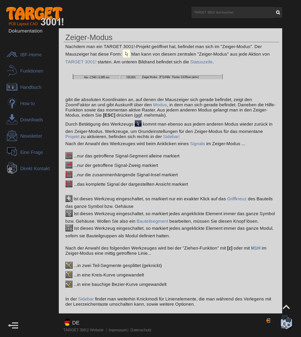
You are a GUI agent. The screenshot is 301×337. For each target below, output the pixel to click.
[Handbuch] (13, 91)
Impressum (118, 330)
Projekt (72, 136)
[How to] (13, 108)
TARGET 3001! (80, 61)
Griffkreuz (237, 198)
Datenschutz (141, 330)
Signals (197, 143)
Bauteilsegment (152, 221)
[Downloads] (13, 124)
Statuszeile (201, 61)
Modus (160, 104)
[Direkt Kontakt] (13, 173)
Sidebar (171, 136)
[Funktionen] (13, 75)
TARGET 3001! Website (83, 330)
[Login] (268, 320)
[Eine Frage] (13, 156)
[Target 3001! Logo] (27, 16)
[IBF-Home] (13, 59)
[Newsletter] (13, 140)
